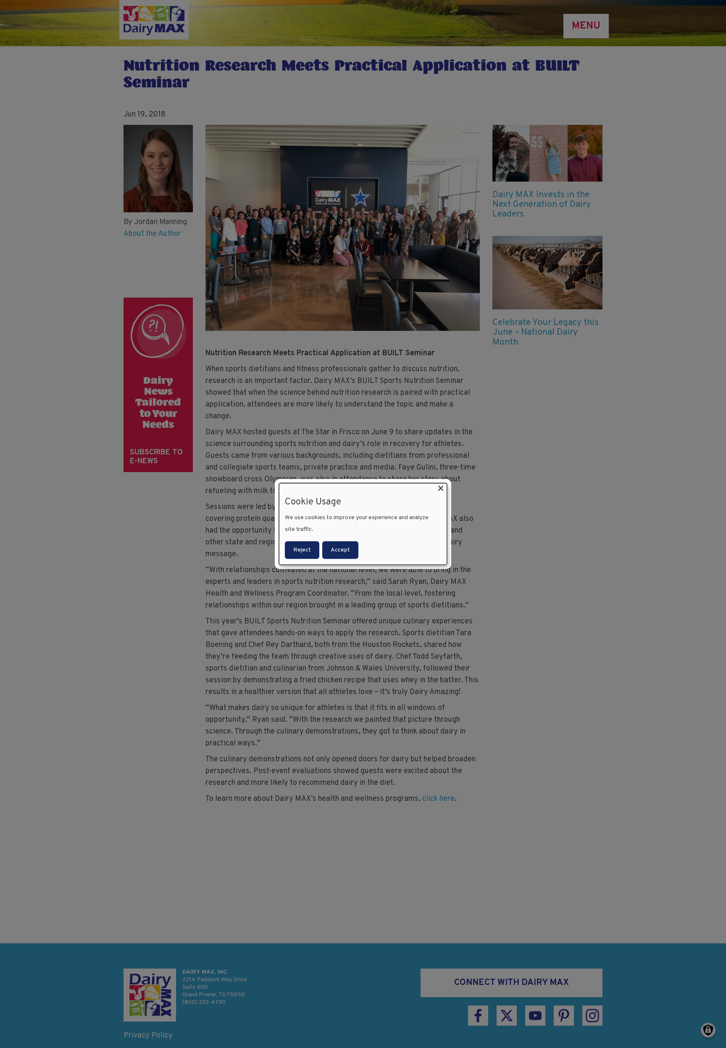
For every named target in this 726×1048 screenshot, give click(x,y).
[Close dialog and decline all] (440, 488)
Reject (302, 550)
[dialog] (363, 524)
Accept (340, 550)
